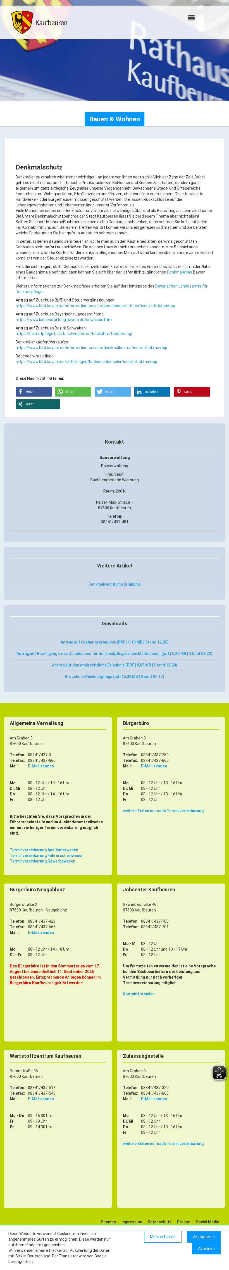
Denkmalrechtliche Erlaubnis (115, 584)
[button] (34, 392)
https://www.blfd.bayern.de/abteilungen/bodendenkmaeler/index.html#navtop (86, 361)
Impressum (131, 1222)
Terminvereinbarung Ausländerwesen (44, 850)
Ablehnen (206, 1248)
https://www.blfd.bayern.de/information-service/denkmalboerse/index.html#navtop (91, 347)
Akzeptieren (204, 1236)
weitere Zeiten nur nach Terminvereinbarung (163, 811)
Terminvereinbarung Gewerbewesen (42, 861)
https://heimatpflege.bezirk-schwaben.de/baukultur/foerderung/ (74, 333)
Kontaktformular (138, 994)
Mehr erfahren (163, 1236)
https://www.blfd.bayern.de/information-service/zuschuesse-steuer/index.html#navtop (95, 305)
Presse (183, 1222)
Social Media (207, 1222)
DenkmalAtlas (180, 272)
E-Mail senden (41, 766)
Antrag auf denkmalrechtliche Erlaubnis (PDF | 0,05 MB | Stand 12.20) (114, 665)
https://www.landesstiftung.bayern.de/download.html (64, 319)
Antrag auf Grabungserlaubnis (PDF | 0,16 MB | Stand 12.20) (115, 642)
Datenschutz (159, 1222)
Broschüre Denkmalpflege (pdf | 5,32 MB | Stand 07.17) (114, 676)
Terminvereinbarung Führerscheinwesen (47, 855)
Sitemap (108, 1222)
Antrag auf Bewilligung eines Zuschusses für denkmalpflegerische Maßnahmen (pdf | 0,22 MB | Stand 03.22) (114, 653)
